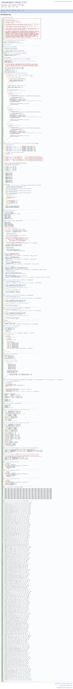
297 (2, 210)
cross (9, 203)
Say (11, 282)
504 (2, 353)
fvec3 (8, 90)
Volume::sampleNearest (10, 409)
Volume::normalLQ (9, 454)
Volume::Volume (7, 321)
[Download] (56, 1)
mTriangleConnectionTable (19, 185)
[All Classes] (64, 1)
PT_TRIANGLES (23, 53)
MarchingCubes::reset (10, 210)
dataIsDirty (11, 233)
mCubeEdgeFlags (14, 152)
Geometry (18, 272)
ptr (26, 277)
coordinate (19, 90)
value (12, 89)
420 (2, 295)
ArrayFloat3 (14, 47)
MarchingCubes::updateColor (11, 295)
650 (2, 454)
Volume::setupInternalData (11, 353)
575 (2, 403)
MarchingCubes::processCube (11, 143)
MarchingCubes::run (10, 220)
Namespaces (14, 10)
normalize (9, 452)
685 (2, 478)
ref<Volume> (7, 327)
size (24, 275)
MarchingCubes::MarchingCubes (10, 46)
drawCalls (10, 273)
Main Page (3, 10)
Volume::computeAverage (11, 478)
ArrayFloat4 (14, 49)
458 (2, 321)
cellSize (15, 67)
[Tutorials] (59, 1)
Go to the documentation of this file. (7, 17)
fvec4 (21, 295)
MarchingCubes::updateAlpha (11, 307)
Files (23, 10)
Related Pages (8, 10)
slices (11, 70)
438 (2, 307)
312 (2, 220)
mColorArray (7, 49)
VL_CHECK (7, 383)
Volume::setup (8, 379)
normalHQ (14, 103)
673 (2, 470)
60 (2, 46)
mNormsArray (7, 48)
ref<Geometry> (8, 272)
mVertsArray (7, 47)
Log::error (7, 282)
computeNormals (11, 275)
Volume (27, 143)
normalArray (19, 275)
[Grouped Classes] (69, 1)
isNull (15, 203)
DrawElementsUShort (17, 53)
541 (2, 379)
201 (2, 143)
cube (13, 78)
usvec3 (18, 81)
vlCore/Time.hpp (11, 42)
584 (2, 409)
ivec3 (58, 379)
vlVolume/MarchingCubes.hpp (13, 41)
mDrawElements (7, 53)
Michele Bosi (63, 687)
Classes (19, 10)
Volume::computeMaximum (11, 470)
